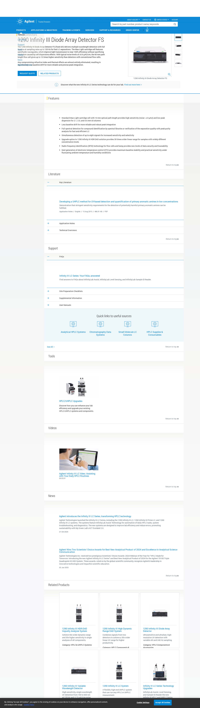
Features (21, 34)
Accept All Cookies (162, 702)
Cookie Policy (29, 704)
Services (89, 30)
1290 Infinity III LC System (116, 685)
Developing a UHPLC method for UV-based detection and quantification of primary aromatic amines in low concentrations (118, 201)
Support (21, 44)
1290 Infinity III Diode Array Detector (156, 629)
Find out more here (132, 84)
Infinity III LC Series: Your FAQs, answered (79, 275)
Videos (20, 54)
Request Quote (27, 73)
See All (50, 347)
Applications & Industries (44, 30)
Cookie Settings (143, 702)
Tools (20, 49)
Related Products (49, 73)
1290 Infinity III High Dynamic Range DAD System (117, 629)
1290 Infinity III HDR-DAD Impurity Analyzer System (74, 629)
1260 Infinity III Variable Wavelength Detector (74, 687)
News (20, 59)
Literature (22, 39)
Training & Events (71, 30)
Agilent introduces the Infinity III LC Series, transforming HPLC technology (95, 516)
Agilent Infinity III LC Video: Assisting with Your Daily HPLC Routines (77, 474)
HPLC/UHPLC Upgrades (70, 401)
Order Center (132, 30)
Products (21, 30)
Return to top (171, 165)
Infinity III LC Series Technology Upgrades (158, 687)
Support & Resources (110, 30)
